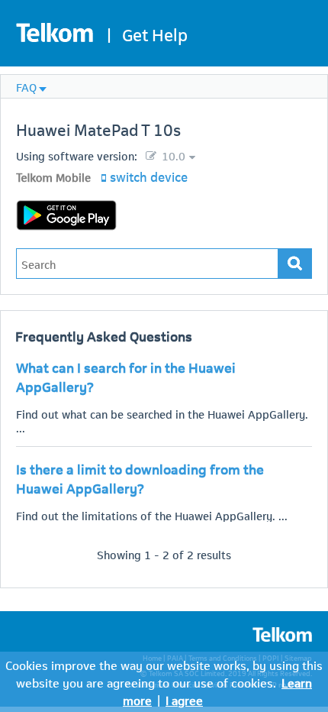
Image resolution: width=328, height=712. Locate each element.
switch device (149, 176)
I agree (184, 699)
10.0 (172, 155)
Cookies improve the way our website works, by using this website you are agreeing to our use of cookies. (164, 673)
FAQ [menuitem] (26, 86)
